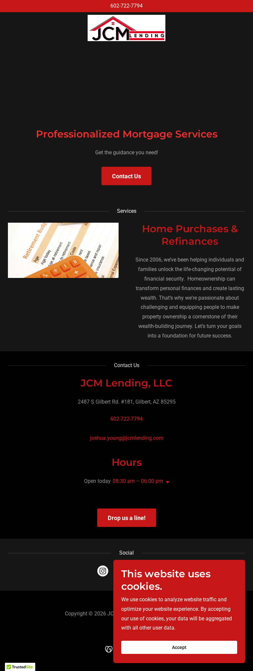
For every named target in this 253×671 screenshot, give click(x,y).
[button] (166, 482)
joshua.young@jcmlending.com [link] (126, 438)
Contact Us (126, 176)
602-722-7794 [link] (126, 6)
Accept (179, 647)
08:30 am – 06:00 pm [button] (138, 481)
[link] (126, 28)
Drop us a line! (127, 517)
